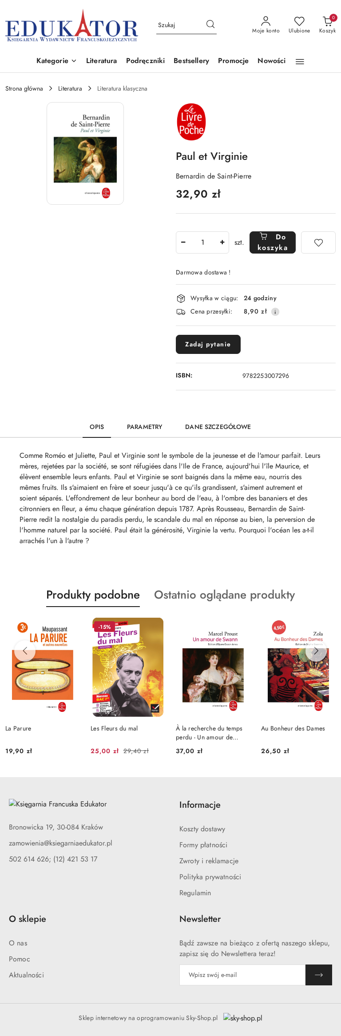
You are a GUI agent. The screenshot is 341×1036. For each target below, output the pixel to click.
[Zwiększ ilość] (222, 242)
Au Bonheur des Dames (293, 728)
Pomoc (19, 959)
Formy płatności (203, 845)
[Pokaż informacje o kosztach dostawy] (275, 312)
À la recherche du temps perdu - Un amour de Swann (209, 733)
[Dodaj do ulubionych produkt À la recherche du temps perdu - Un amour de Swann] (240, 628)
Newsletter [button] (200, 919)
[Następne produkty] (316, 651)
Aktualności (26, 975)
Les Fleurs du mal (114, 728)
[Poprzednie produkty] (25, 651)
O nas (18, 943)
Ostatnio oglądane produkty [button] (224, 594)
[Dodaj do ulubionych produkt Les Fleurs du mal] (155, 628)
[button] (56, 61)
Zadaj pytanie (208, 344)
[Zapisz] (318, 975)
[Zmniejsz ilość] (183, 242)
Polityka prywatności (210, 877)
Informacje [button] (200, 804)
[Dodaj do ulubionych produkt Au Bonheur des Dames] (325, 628)
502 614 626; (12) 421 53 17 (53, 859)
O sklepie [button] (27, 919)
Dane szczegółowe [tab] (218, 426)
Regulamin (195, 893)
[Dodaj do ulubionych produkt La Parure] (69, 628)
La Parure (18, 728)
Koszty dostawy (202, 829)
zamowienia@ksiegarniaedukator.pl (60, 843)
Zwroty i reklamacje (208, 861)
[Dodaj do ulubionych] (318, 242)
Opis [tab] (97, 426)
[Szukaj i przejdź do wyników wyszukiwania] (210, 25)
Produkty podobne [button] (93, 594)
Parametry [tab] (144, 426)
